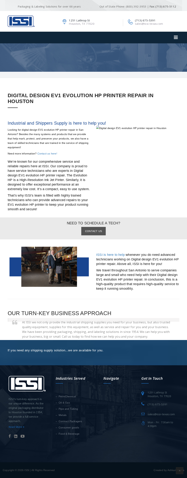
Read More (16, 427)
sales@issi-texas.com (149, 23)
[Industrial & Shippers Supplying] (21, 21)
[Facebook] (10, 436)
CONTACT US (93, 231)
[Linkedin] (15, 436)
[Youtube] (22, 436)
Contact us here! (47, 153)
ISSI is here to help (110, 255)
